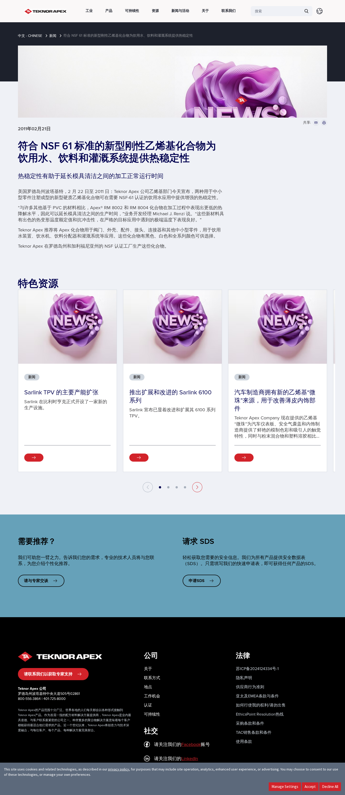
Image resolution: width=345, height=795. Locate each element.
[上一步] (148, 487)
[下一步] (197, 487)
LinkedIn (189, 758)
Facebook (191, 744)
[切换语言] (319, 11)
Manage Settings (285, 786)
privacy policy (118, 769)
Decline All (330, 786)
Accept (310, 786)
